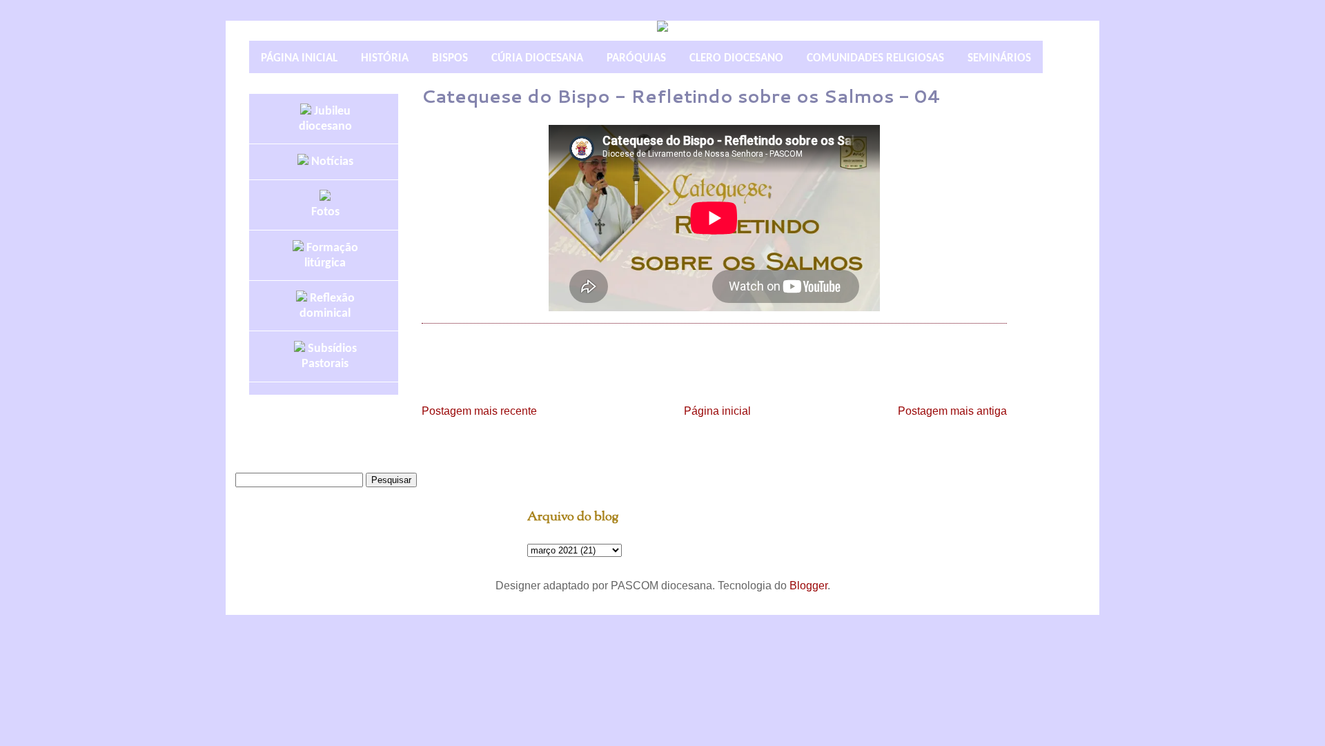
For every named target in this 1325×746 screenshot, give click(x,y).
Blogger (808, 585)
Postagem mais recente (479, 411)
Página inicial (717, 411)
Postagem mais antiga (952, 411)
